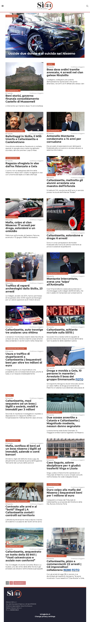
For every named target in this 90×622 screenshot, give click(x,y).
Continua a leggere (36, 93)
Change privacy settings (45, 616)
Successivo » (19, 583)
